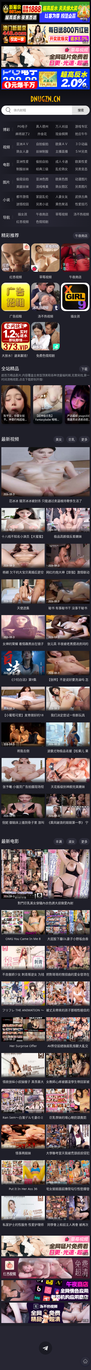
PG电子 (22, 126)
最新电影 (10, 841)
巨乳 (71, 439)
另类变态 (81, 169)
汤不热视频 (81, 214)
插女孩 (22, 214)
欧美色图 (61, 179)
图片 (6, 182)
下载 (84, 369)
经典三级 (42, 169)
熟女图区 (61, 186)
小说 (6, 199)
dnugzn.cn (45, 99)
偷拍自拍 (42, 161)
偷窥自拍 (22, 179)
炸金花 (42, 134)
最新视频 (10, 439)
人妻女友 (61, 196)
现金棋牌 (61, 134)
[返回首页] (85, 1361)
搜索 (81, 110)
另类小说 (42, 204)
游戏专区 (81, 126)
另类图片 (81, 186)
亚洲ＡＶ (22, 144)
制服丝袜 (22, 169)
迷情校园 (22, 204)
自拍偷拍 (42, 144)
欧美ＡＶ (61, 144)
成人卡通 (61, 161)
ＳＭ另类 (81, 151)
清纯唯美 (42, 186)
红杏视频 (22, 222)
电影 (6, 164)
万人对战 (61, 126)
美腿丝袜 (22, 186)
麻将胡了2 (22, 134)
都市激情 (22, 196)
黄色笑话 (61, 204)
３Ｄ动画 (81, 144)
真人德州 (42, 126)
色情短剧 (42, 222)
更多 (84, 439)
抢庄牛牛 (81, 134)
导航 (6, 217)
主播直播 (61, 151)
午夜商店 (42, 214)
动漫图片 (81, 179)
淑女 (71, 841)
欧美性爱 (81, 161)
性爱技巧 (81, 204)
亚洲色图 (42, 179)
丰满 (59, 841)
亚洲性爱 (22, 161)
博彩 (6, 129)
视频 (6, 147)
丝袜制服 (42, 151)
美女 (59, 439)
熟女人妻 (22, 151)
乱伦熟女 (61, 169)
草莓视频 (61, 214)
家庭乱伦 (42, 196)
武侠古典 (81, 196)
